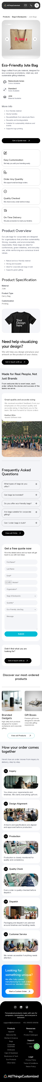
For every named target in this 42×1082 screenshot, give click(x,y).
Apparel (11, 1032)
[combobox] (8, 582)
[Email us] (25, 5)
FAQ (30, 1047)
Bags (11, 1041)
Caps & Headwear (11, 1053)
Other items (11, 1063)
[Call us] (31, 5)
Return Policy (31, 1066)
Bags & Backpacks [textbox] (14, 596)
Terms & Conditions (31, 1063)
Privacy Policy (31, 1060)
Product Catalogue (31, 1035)
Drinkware (11, 1050)
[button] (36, 5)
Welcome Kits (11, 1035)
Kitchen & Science (11, 1038)
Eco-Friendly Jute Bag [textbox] (15, 609)
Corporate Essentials (11, 1045)
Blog (30, 1032)
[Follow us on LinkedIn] (21, 1007)
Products (11, 1028)
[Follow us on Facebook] (27, 1007)
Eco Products (11, 1059)
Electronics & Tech (11, 1056)
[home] (12, 5)
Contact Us (31, 1043)
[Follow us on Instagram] (15, 1007)
